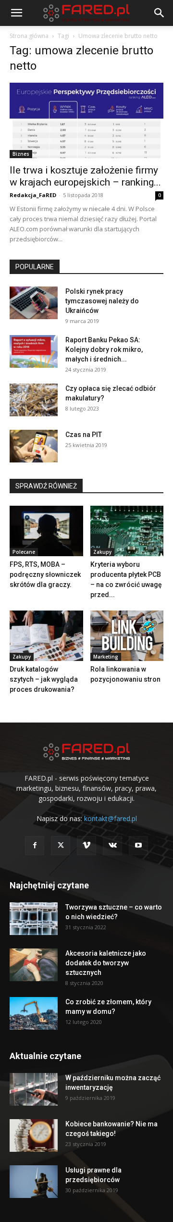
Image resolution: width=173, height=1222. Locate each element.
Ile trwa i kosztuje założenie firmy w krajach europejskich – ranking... (85, 176)
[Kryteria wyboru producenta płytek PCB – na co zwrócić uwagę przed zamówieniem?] (127, 531)
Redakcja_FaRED (33, 195)
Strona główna (29, 36)
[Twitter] (60, 845)
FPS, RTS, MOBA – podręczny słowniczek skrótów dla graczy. (45, 574)
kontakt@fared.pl (110, 818)
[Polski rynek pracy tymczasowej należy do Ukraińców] (34, 303)
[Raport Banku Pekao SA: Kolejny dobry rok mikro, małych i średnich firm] (34, 351)
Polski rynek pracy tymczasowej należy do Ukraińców (102, 300)
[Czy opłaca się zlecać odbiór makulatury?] (34, 400)
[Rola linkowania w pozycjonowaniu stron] (127, 636)
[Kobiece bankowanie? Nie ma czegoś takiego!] (34, 1135)
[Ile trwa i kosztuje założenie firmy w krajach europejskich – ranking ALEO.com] (86, 120)
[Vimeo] (86, 845)
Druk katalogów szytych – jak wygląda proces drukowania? (44, 679)
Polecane (23, 552)
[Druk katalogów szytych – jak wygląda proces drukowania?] (46, 636)
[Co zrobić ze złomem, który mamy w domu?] (34, 1013)
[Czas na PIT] (34, 446)
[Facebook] (34, 845)
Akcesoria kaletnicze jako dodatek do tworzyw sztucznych (105, 962)
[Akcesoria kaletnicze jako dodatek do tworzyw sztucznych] (34, 965)
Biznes (20, 153)
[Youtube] (138, 845)
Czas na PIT (83, 434)
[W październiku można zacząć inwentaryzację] (34, 1089)
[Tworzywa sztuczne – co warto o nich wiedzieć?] (34, 918)
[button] (16, 13)
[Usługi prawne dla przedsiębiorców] (34, 1181)
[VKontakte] (112, 845)
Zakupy (102, 552)
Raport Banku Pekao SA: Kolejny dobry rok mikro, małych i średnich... (104, 349)
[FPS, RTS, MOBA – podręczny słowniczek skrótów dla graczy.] (46, 531)
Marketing (105, 656)
